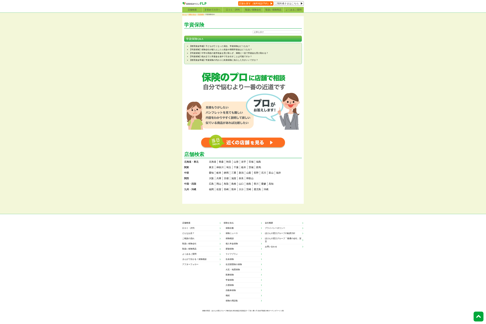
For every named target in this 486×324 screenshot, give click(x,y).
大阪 (211, 178)
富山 (271, 172)
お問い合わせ (271, 247)
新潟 (241, 172)
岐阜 (218, 172)
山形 (236, 161)
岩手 (243, 161)
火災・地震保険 (233, 269)
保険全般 (230, 228)
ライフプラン (232, 254)
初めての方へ (213, 9)
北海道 (212, 161)
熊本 (233, 189)
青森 (221, 161)
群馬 (258, 167)
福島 (258, 161)
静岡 (226, 172)
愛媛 (263, 183)
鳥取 (226, 183)
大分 (241, 189)
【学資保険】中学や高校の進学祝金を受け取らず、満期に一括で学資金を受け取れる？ (228, 53)
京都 (226, 178)
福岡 (211, 189)
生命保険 (230, 259)
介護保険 (230, 285)
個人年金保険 (232, 244)
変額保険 (230, 249)
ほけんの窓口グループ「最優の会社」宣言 (283, 240)
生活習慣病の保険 (234, 264)
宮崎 (248, 189)
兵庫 (218, 178)
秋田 (228, 161)
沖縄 (266, 189)
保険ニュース (232, 233)
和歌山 (250, 178)
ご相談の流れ (188, 238)
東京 (211, 167)
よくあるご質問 (294, 9)
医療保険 (230, 275)
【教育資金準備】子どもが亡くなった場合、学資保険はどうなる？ (219, 46)
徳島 (248, 183)
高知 (271, 183)
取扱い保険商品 (273, 9)
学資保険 (201, 14)
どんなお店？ (188, 233)
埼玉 (228, 167)
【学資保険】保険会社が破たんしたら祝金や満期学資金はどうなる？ (220, 49)
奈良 (241, 178)
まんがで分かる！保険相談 (194, 259)
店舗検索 (192, 9)
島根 (233, 183)
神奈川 (220, 167)
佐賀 (218, 189)
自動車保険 (231, 290)
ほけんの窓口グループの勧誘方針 (280, 233)
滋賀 (233, 178)
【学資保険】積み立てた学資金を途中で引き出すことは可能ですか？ (220, 56)
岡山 (218, 183)
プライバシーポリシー (275, 228)
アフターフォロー (190, 264)
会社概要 (269, 223)
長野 (256, 172)
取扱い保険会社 (253, 9)
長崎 (226, 189)
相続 (228, 295)
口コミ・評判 (233, 9)
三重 (233, 172)
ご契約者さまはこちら (287, 3)
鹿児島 (257, 189)
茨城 (251, 167)
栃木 (243, 167)
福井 (278, 172)
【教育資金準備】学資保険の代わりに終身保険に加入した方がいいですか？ (223, 60)
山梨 (248, 172)
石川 (263, 172)
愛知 (211, 172)
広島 (211, 183)
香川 (256, 183)
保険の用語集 (232, 301)
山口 (241, 183)
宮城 (251, 161)
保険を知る (192, 14)
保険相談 (230, 238)
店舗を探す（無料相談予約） (254, 3)
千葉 (236, 167)
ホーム (184, 14)
